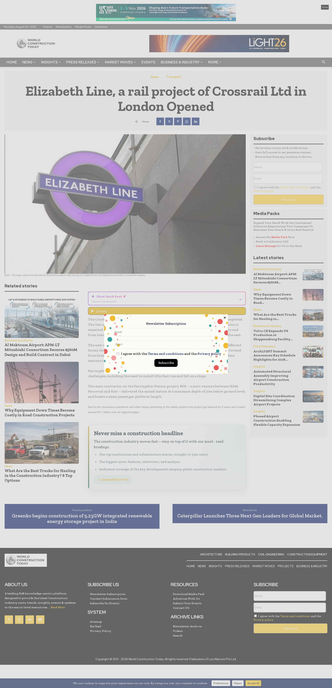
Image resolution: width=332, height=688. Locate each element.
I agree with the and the (170, 354)
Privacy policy (209, 354)
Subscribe (166, 363)
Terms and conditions (165, 354)
